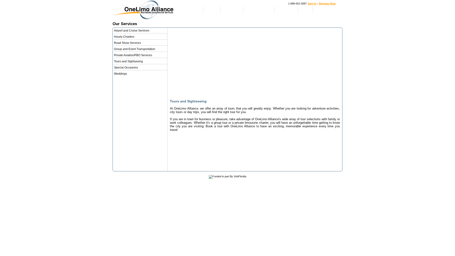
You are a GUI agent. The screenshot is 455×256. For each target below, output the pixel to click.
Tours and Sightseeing (128, 61)
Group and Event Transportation (134, 49)
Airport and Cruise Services (131, 30)
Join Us (305, 10)
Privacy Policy (140, 186)
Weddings (120, 73)
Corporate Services (259, 10)
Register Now (327, 3)
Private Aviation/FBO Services (133, 55)
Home (197, 10)
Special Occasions (126, 67)
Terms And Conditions (165, 186)
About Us (212, 10)
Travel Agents (286, 10)
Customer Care (325, 10)
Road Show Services (127, 43)
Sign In (312, 3)
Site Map (122, 186)
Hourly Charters (124, 36)
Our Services (232, 10)
